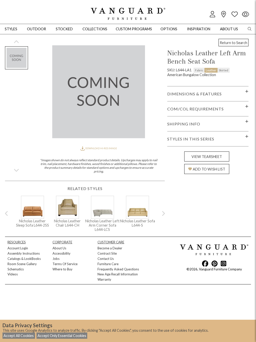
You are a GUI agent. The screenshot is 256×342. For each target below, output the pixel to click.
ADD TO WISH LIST (209, 169)
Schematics (16, 269)
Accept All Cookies (19, 335)
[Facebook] (205, 263)
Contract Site (107, 253)
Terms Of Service (65, 264)
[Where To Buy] (223, 14)
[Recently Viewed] (245, 14)
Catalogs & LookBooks (24, 259)
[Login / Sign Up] (212, 14)
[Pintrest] (214, 263)
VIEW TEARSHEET (207, 156)
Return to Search (233, 43)
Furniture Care (108, 264)
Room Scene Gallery (22, 264)
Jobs (56, 259)
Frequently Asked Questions (118, 269)
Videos (13, 274)
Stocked (64, 29)
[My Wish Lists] (234, 14)
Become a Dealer (110, 248)
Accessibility (61, 253)
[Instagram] (224, 263)
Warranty (104, 279)
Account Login (18, 248)
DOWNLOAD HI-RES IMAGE (101, 148)
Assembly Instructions (24, 253)
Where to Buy (62, 269)
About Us (59, 248)
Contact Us (106, 259)
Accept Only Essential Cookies (62, 335)
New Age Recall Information (118, 274)
